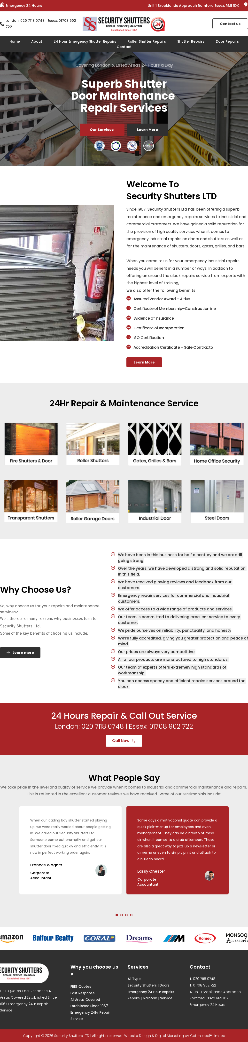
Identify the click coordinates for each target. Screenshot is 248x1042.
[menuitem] (14, 41)
